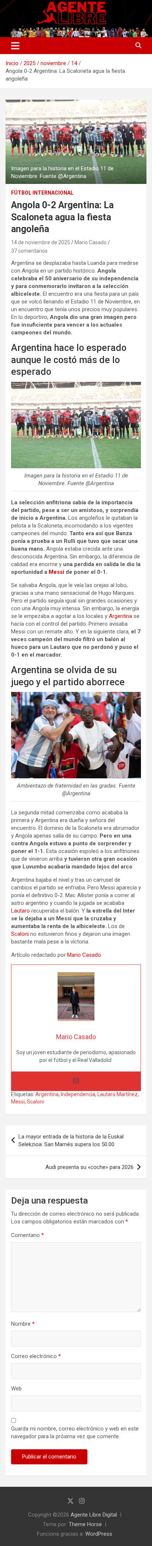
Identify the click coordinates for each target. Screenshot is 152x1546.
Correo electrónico (36, 1356)
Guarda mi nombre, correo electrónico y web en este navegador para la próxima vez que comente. (75, 1432)
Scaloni (20, 934)
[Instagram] (76, 1081)
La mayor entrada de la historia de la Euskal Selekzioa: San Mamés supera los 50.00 (71, 1140)
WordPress (98, 1534)
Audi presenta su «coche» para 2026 (89, 1167)
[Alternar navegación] (15, 45)
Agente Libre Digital (93, 1514)
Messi (56, 572)
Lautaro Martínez (117, 1094)
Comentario (27, 1235)
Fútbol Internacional (42, 193)
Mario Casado (91, 242)
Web (16, 1388)
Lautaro (20, 910)
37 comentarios (29, 251)
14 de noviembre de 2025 (40, 242)
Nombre (23, 1324)
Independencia (78, 1094)
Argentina (120, 616)
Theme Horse (85, 1524)
